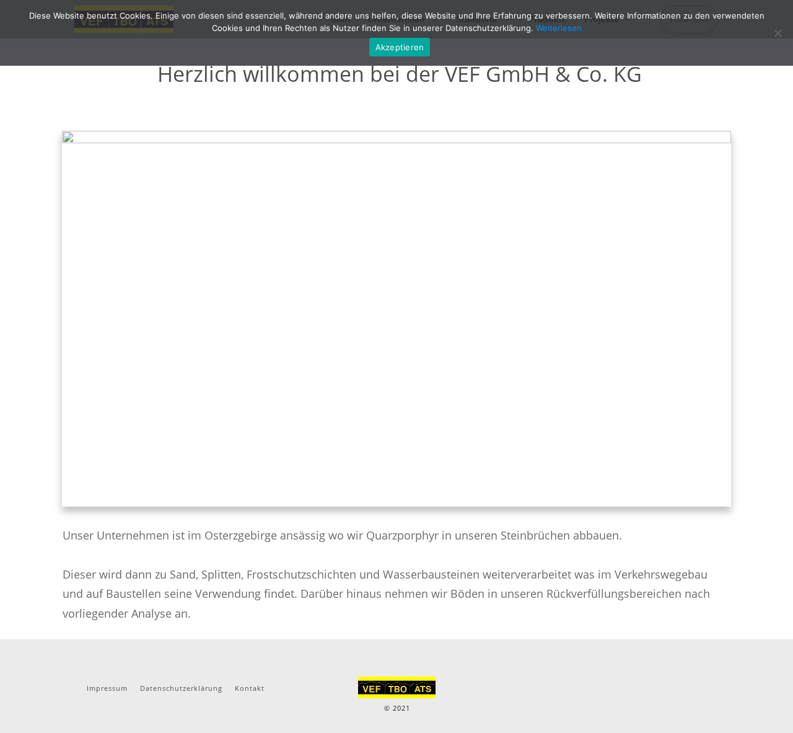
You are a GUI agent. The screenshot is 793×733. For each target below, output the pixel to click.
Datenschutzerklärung (181, 688)
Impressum (107, 688)
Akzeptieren (399, 47)
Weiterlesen (559, 28)
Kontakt (250, 688)
